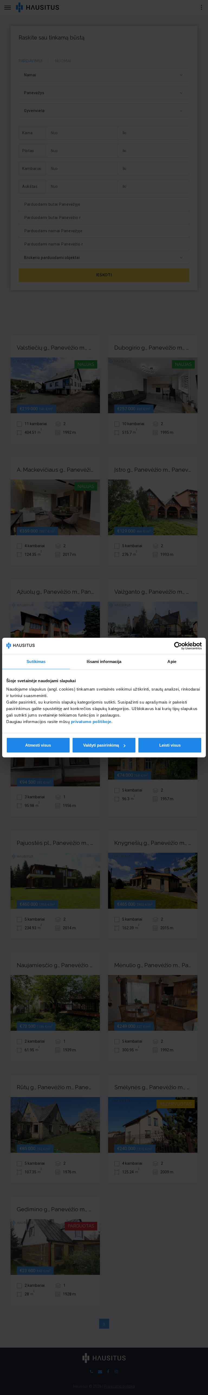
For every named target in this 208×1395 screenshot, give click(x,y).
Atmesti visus (38, 745)
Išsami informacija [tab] (104, 661)
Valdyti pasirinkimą (101, 745)
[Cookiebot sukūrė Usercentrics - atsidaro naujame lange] (178, 646)
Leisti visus (170, 745)
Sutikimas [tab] (36, 661)
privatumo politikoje (91, 721)
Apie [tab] (171, 661)
